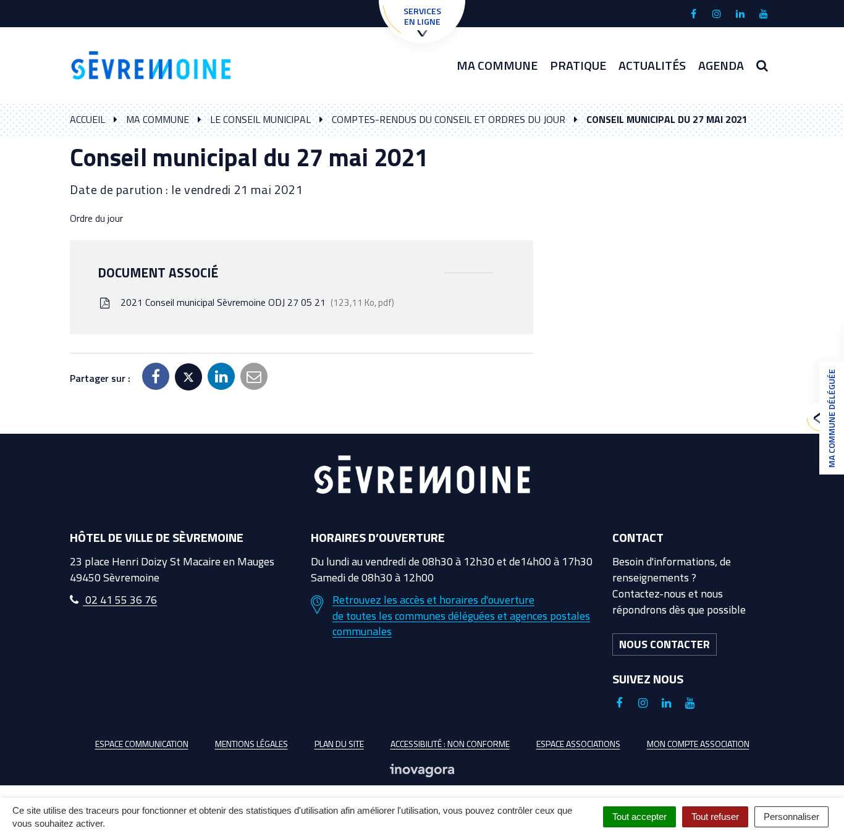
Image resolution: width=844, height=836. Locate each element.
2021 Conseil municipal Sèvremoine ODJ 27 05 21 (255, 302)
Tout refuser (715, 816)
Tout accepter (639, 816)
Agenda (721, 65)
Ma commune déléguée (831, 418)
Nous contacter (664, 644)
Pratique (578, 65)
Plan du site (339, 743)
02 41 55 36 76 (120, 599)
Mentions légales (251, 743)
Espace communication (141, 743)
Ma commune (497, 65)
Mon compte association (698, 743)
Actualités (652, 65)
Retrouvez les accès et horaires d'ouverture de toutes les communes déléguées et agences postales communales (461, 616)
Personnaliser (791, 816)
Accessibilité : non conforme (450, 743)
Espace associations (578, 743)
